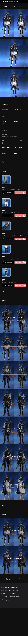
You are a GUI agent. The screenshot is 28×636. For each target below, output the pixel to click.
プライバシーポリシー (7, 600)
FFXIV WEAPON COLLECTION (9, 590)
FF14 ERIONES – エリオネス (8, 593)
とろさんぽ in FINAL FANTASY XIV (10, 597)
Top (22, 579)
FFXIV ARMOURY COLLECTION (10, 2)
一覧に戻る (8, 579)
